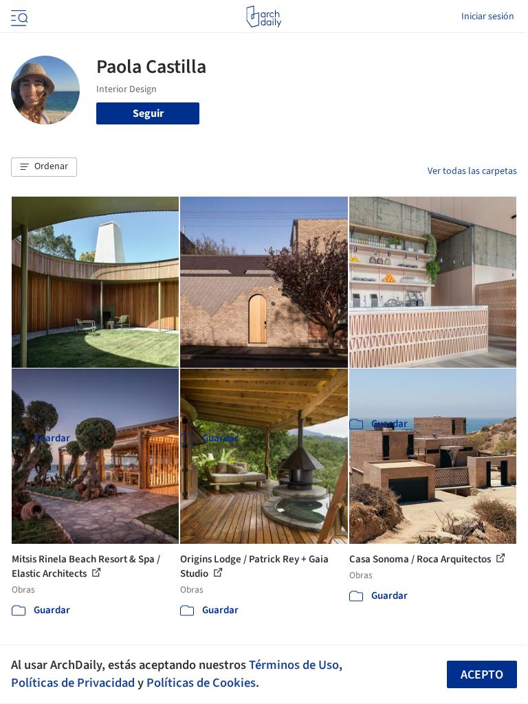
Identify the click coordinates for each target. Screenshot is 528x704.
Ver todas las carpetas (472, 171)
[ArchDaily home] (263, 17)
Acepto (482, 674)
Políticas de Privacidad (73, 683)
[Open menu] (18, 16)
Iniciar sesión (487, 16)
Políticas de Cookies (201, 683)
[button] (44, 167)
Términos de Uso (294, 665)
